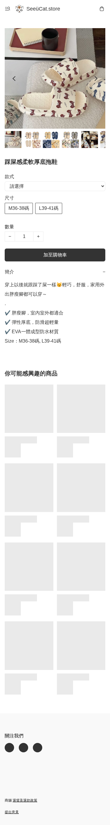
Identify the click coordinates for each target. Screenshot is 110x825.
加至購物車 (55, 254)
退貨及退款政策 (25, 800)
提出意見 (12, 812)
